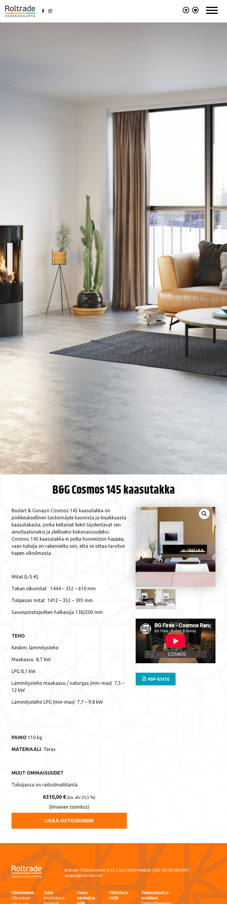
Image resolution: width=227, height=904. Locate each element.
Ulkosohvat (21, 897)
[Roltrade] (20, 11)
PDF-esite (158, 679)
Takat (48, 892)
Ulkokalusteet (23, 892)
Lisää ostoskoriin (69, 820)
